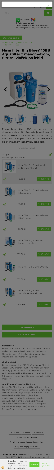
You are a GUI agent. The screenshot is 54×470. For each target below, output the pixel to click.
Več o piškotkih (46, 464)
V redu (34, 464)
